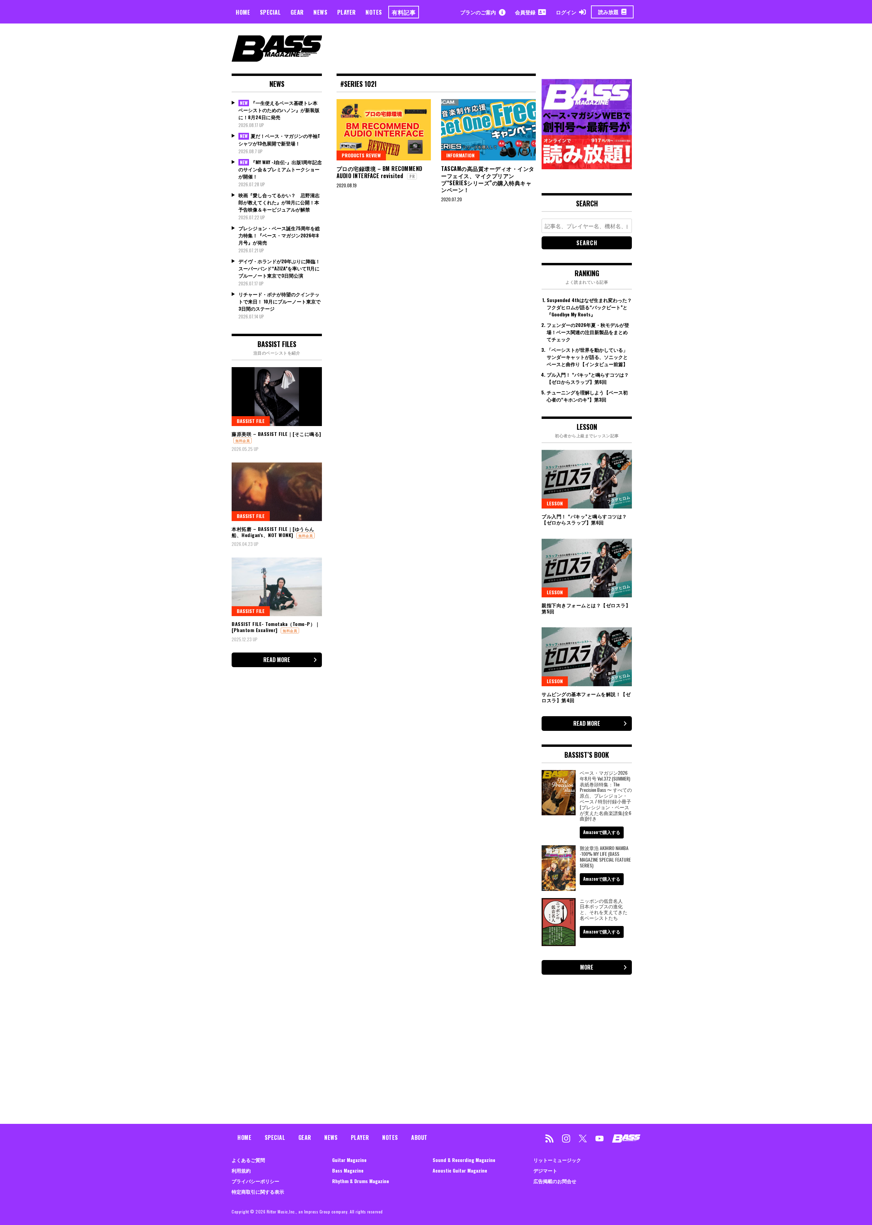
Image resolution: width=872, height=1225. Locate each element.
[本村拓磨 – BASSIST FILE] (277, 491)
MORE (586, 967)
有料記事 (404, 12)
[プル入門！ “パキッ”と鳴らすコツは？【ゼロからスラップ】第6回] (587, 479)
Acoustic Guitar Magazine (460, 1170)
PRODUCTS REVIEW (361, 155)
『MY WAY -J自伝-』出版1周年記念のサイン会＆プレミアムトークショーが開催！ (280, 169)
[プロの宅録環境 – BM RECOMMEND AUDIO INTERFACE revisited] (384, 129)
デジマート (545, 1170)
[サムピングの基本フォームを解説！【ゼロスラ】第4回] (587, 656)
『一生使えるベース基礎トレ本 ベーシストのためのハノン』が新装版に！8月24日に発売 (279, 110)
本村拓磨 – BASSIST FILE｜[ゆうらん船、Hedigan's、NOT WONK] (273, 531)
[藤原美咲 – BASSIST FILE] (277, 396)
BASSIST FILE (251, 420)
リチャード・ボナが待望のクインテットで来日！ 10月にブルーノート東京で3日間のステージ (279, 301)
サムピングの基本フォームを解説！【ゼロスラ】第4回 (586, 697)
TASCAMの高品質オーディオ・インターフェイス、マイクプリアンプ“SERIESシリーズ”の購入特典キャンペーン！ (487, 179)
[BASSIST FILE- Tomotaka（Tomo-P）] (277, 586)
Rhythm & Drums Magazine (360, 1180)
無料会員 (242, 440)
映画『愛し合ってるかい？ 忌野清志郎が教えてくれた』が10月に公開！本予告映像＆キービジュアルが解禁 (279, 202)
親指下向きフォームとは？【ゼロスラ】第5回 (586, 608)
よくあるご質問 (248, 1159)
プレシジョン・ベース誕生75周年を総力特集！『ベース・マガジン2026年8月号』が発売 (279, 235)
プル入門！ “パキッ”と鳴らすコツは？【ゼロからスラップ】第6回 (588, 378)
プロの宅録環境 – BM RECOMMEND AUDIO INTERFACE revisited (379, 172)
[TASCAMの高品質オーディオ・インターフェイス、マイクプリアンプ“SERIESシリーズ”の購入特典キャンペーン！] (488, 129)
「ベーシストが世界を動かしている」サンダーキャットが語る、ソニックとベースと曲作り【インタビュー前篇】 (587, 356)
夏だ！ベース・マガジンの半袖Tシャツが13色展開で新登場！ (279, 139)
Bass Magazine (347, 1170)
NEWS (320, 12)
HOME (243, 12)
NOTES (373, 12)
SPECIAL (270, 12)
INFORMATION (460, 155)
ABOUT (419, 1137)
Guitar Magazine (349, 1159)
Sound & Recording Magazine (464, 1159)
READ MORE (276, 660)
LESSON (555, 503)
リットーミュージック (557, 1159)
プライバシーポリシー (255, 1180)
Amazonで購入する (601, 832)
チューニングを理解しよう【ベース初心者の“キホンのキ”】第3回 (587, 396)
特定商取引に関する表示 (258, 1191)
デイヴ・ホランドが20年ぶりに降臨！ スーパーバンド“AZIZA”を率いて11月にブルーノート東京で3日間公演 (279, 268)
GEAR (297, 12)
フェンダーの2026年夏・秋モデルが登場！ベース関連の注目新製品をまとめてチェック (588, 332)
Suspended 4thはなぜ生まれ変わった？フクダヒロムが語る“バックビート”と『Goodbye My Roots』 (589, 307)
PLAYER (346, 12)
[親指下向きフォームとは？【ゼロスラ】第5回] (587, 568)
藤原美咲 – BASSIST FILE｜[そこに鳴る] (276, 433)
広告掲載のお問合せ (554, 1180)
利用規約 (241, 1170)
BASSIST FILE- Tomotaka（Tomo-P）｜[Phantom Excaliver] (276, 626)
